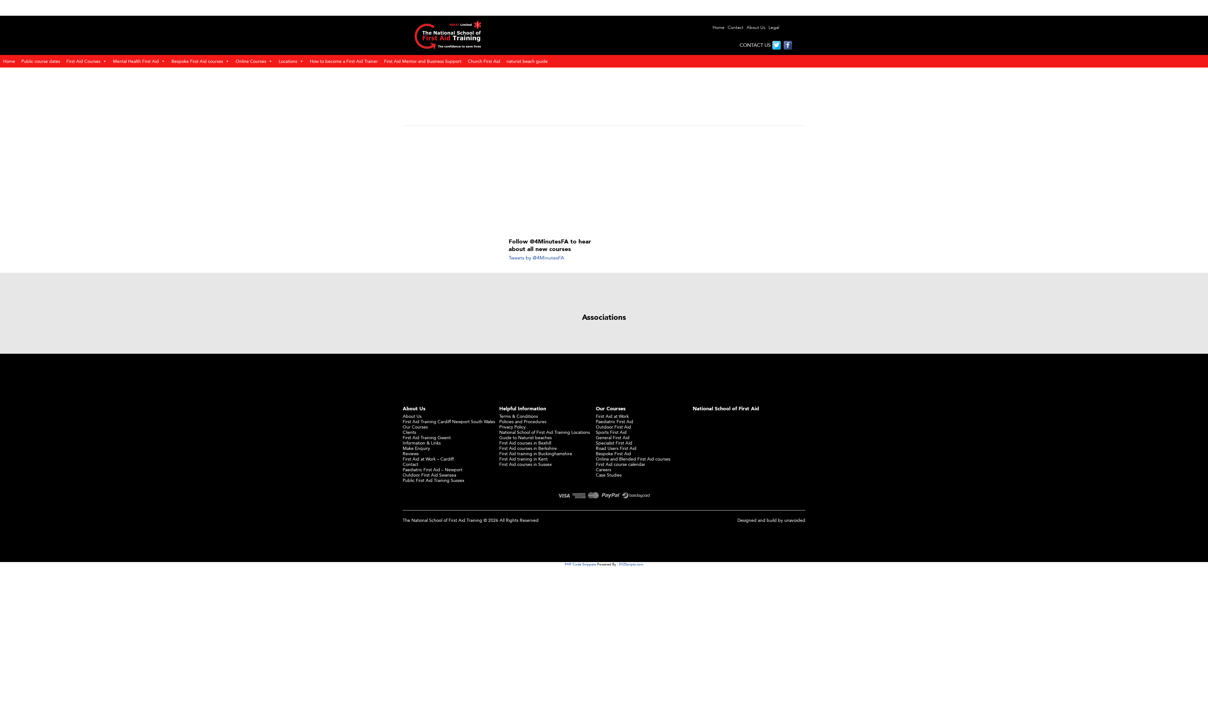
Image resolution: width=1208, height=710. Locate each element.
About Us (756, 27)
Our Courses (415, 426)
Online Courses (251, 61)
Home (718, 27)
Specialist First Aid (614, 442)
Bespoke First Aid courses (197, 61)
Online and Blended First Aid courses (633, 459)
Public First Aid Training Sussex (433, 480)
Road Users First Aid (616, 448)
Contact (735, 27)
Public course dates (40, 61)
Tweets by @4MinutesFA (536, 258)
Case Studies (609, 475)
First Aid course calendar (620, 464)
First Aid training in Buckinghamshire (535, 453)
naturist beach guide (527, 61)
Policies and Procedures (522, 421)
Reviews (411, 453)
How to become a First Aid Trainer (344, 61)
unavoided (794, 520)
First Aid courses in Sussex (525, 464)
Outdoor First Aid (613, 426)
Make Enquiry (416, 448)
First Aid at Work (612, 416)
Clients (409, 432)
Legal (774, 27)
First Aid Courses (83, 61)
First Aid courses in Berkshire (528, 448)
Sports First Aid (611, 432)
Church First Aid (484, 61)
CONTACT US (755, 45)
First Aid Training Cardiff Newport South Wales (449, 421)
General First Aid (612, 437)
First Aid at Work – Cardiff (428, 459)
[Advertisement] (604, 182)
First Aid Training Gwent (427, 437)
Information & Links (422, 442)
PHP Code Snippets (580, 564)
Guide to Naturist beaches (525, 437)
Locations (288, 61)
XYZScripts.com (631, 564)
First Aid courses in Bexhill (525, 442)
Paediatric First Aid (614, 421)
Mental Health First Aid (136, 61)
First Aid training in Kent (523, 459)
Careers (603, 469)
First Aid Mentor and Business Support (422, 61)
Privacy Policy (512, 426)
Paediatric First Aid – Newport (432, 469)
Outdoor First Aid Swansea (429, 475)
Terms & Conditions (518, 416)
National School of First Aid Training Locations (544, 432)
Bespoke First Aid (613, 453)
